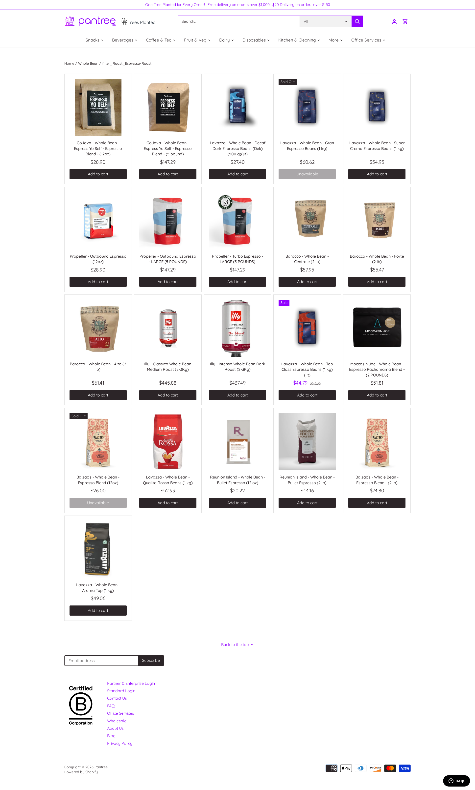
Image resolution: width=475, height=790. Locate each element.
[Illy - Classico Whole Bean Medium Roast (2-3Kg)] (167, 328)
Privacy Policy (119, 743)
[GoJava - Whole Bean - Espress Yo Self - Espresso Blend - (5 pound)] (167, 107)
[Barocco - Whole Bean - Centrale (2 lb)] (307, 220)
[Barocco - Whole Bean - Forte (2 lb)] (376, 220)
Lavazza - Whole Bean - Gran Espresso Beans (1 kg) (307, 145)
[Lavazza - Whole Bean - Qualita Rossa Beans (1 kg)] (167, 441)
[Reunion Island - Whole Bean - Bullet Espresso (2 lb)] (307, 441)
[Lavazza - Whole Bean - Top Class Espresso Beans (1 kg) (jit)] (307, 328)
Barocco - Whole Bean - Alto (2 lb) (98, 366)
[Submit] (357, 21)
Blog (111, 735)
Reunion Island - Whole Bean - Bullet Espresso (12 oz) (237, 480)
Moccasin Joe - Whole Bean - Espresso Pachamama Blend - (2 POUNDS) (377, 369)
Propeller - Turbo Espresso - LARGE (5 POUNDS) (237, 259)
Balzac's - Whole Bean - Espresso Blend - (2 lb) (377, 480)
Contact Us (117, 698)
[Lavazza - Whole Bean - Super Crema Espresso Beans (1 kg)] (376, 107)
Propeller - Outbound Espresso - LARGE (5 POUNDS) (168, 259)
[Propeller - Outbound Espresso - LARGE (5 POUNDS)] (167, 220)
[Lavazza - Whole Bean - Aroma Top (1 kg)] (98, 549)
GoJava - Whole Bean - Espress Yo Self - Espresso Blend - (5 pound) (168, 148)
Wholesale (116, 720)
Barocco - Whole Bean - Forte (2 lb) (377, 259)
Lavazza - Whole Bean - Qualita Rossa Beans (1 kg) (168, 480)
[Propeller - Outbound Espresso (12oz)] (98, 220)
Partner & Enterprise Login (131, 683)
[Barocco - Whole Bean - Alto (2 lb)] (98, 328)
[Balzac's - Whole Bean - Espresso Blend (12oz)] (98, 441)
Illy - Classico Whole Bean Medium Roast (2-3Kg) (167, 366)
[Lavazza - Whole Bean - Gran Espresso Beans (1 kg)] (307, 107)
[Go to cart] (405, 21)
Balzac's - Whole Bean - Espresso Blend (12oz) (97, 480)
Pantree (101, 767)
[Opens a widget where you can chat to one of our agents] (456, 781)
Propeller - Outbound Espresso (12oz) (98, 259)
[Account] (394, 21)
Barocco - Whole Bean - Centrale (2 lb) (307, 259)
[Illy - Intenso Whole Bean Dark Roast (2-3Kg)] (237, 328)
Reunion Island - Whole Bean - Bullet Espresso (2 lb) (307, 480)
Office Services (120, 713)
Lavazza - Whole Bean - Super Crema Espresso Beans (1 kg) (377, 145)
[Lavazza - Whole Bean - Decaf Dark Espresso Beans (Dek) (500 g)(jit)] (237, 107)
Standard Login (121, 690)
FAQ (111, 705)
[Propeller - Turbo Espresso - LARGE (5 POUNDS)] (237, 220)
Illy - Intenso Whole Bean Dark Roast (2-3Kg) (237, 366)
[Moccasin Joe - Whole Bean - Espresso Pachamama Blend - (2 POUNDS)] (376, 328)
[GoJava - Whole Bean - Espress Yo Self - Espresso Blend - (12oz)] (98, 107)
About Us (115, 728)
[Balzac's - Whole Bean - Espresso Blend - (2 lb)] (376, 441)
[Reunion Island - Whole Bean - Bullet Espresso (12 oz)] (237, 441)
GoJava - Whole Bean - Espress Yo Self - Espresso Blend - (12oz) (98, 148)
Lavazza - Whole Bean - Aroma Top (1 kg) (98, 587)
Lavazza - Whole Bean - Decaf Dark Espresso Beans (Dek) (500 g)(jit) (237, 148)
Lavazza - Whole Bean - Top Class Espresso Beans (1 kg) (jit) (307, 369)
